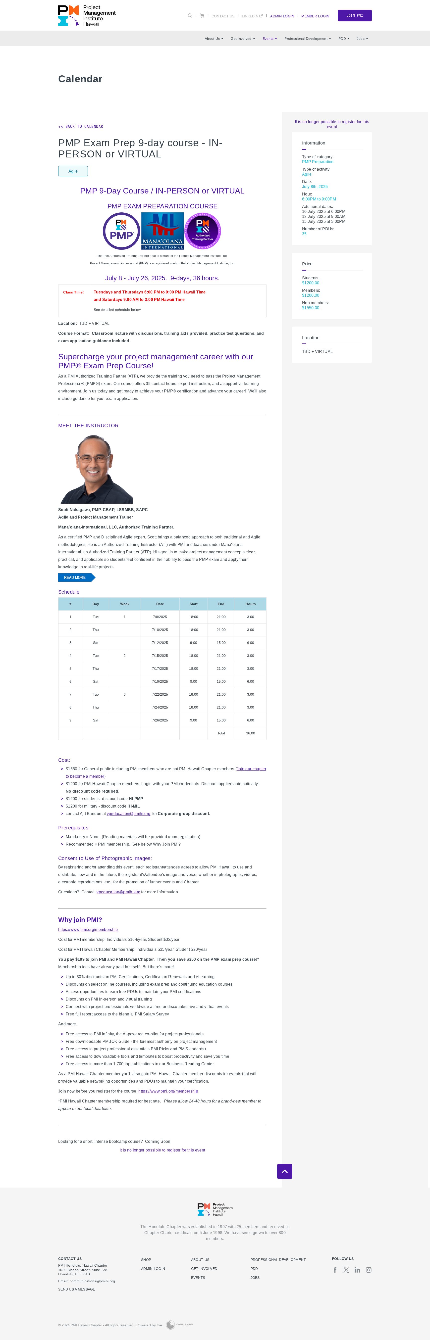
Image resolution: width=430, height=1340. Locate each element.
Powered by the (149, 1325)
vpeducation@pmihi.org (129, 814)
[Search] (190, 15)
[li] (357, 1270)
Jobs (361, 39)
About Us (212, 39)
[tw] (346, 1270)
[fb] (335, 1270)
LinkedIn (250, 16)
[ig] (369, 1270)
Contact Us (223, 16)
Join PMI (355, 15)
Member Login (315, 16)
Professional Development (305, 39)
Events (268, 39)
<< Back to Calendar (80, 126)
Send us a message (76, 1289)
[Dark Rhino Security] (179, 1325)
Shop (146, 1260)
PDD (342, 39)
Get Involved (241, 39)
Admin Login (282, 16)
